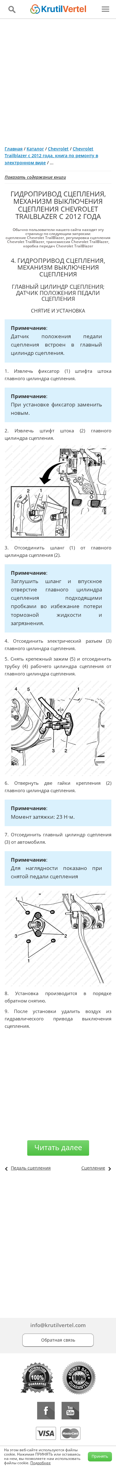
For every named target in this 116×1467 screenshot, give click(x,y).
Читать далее (58, 1147)
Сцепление (93, 1168)
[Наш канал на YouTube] (70, 1410)
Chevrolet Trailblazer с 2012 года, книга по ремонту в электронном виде (51, 156)
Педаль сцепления (31, 1168)
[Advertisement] (58, 80)
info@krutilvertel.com (58, 1325)
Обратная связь (58, 1340)
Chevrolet (58, 149)
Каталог (35, 149)
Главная (14, 149)
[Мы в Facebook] (46, 1410)
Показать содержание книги (35, 177)
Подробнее (40, 1462)
